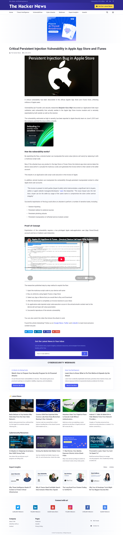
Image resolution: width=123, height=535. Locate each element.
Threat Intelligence (23, 12)
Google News (58, 323)
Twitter (66, 323)
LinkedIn (75, 323)
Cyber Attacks (50, 12)
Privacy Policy (39, 526)
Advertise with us (14, 524)
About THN (12, 521)
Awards (84, 12)
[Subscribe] (84, 354)
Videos (105, 467)
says (61, 191)
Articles (111, 467)
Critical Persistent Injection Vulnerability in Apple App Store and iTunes (57, 48)
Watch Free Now (71, 385)
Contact (11, 526)
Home (11, 12)
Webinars (62, 12)
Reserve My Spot (18, 385)
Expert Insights (73, 12)
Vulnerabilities (37, 12)
